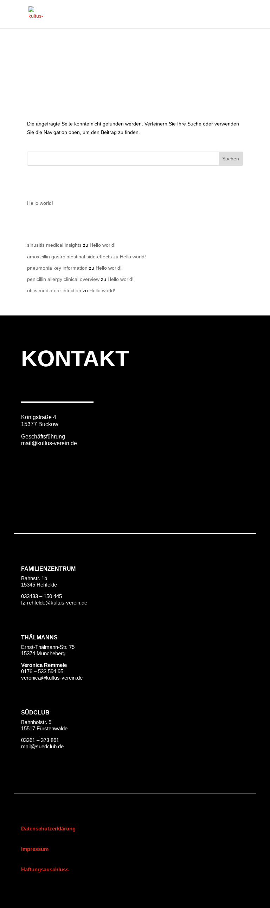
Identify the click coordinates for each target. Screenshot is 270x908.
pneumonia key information (57, 268)
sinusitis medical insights (54, 245)
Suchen (230, 158)
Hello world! (40, 203)
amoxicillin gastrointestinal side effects (69, 256)
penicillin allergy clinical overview (63, 279)
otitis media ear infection (54, 290)
